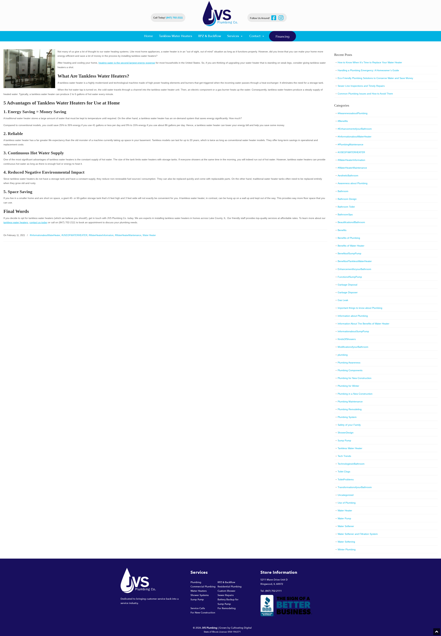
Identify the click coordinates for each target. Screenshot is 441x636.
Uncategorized (345, 495)
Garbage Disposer (348, 292)
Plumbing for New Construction (354, 378)
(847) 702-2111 (174, 17)
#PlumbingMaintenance (350, 144)
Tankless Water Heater (350, 448)
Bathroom (343, 191)
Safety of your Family (349, 424)
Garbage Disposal (347, 284)
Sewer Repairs (226, 595)
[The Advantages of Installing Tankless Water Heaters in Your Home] (29, 87)
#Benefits (343, 121)
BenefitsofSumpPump (349, 253)
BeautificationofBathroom (351, 222)
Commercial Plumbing (203, 586)
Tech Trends (344, 456)
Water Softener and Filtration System (358, 534)
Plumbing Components (350, 370)
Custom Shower (226, 591)
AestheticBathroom (348, 175)
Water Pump (344, 518)
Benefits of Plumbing (349, 238)
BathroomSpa (345, 214)
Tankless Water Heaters (175, 36)
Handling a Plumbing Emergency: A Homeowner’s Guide (368, 70)
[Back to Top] (436, 631)
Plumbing (196, 582)
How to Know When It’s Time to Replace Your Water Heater (370, 62)
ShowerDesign (345, 432)
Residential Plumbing (230, 586)
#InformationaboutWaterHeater (45, 235)
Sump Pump (344, 440)
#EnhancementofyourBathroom (355, 128)
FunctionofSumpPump (350, 277)
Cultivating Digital (241, 627)
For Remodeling (227, 608)
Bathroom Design (347, 199)
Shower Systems (200, 595)
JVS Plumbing (220, 13)
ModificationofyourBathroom (353, 346)
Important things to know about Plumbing (360, 308)
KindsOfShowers (347, 339)
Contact (254, 36)
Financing (282, 36)
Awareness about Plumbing (352, 183)
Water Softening (346, 541)
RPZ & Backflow (209, 36)
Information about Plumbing (353, 315)
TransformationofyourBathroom (355, 487)
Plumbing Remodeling (350, 409)
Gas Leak (343, 300)
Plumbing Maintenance (350, 401)
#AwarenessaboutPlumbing (352, 113)
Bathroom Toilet (346, 206)
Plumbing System (347, 417)
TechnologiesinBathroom (351, 463)
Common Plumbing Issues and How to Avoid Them (365, 93)
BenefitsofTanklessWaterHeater (355, 261)
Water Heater (149, 235)
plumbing (343, 354)
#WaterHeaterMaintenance (128, 235)
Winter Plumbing (347, 549)
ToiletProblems (346, 479)
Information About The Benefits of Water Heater (363, 323)
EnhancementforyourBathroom (354, 269)
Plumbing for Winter (348, 385)
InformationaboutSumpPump (353, 331)
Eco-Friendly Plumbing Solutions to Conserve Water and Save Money (375, 78)
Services (233, 36)
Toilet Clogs (344, 471)
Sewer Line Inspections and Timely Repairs (361, 85)
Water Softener (346, 526)
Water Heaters (199, 591)
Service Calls (198, 608)
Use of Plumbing (347, 502)
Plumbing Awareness (349, 362)
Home (148, 36)
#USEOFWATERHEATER (74, 235)
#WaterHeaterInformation (101, 235)
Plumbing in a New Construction (355, 393)
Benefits (342, 230)
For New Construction (203, 612)
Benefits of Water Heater (351, 245)
